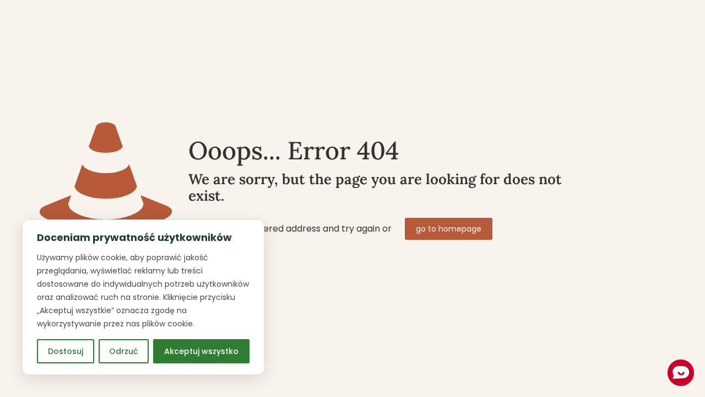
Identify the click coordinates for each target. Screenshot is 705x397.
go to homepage (448, 228)
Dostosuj (65, 351)
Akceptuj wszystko (201, 351)
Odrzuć (123, 351)
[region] (143, 297)
